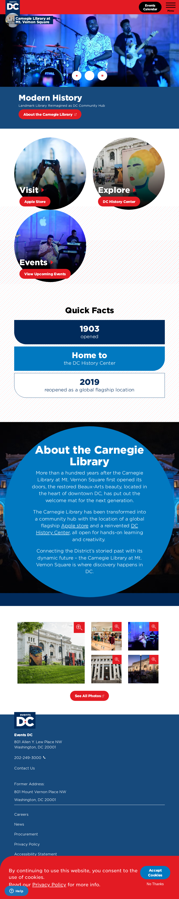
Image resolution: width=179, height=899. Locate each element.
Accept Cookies (155, 872)
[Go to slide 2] (89, 75)
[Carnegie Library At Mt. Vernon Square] (51, 653)
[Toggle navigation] (171, 7)
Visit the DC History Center (48, 114)
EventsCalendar (150, 7)
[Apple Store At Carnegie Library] (106, 636)
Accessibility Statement (35, 854)
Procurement (26, 834)
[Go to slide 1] (76, 75)
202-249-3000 (27, 757)
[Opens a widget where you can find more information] (16, 891)
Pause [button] (102, 75)
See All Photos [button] (88, 695)
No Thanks (155, 884)
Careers (21, 814)
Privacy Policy (27, 844)
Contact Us (24, 768)
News (19, 824)
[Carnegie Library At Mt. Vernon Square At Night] (143, 669)
